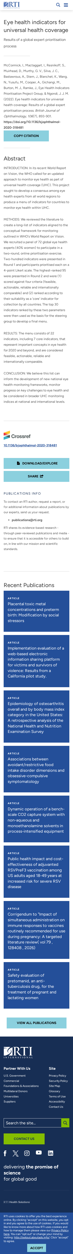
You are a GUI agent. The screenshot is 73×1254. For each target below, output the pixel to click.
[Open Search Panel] (58, 5)
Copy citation (26, 136)
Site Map (54, 1086)
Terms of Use (57, 1096)
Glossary (54, 1091)
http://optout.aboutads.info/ (31, 1237)
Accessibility (57, 1101)
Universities (11, 1096)
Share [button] (33, 476)
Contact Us (56, 1107)
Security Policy (58, 1081)
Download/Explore (39, 463)
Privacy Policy (57, 1075)
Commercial (11, 1081)
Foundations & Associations (21, 1086)
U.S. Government (15, 1075)
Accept (38, 1248)
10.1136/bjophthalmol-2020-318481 (30, 445)
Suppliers (10, 1101)
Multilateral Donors (16, 1091)
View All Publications (36, 1023)
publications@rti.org (27, 520)
